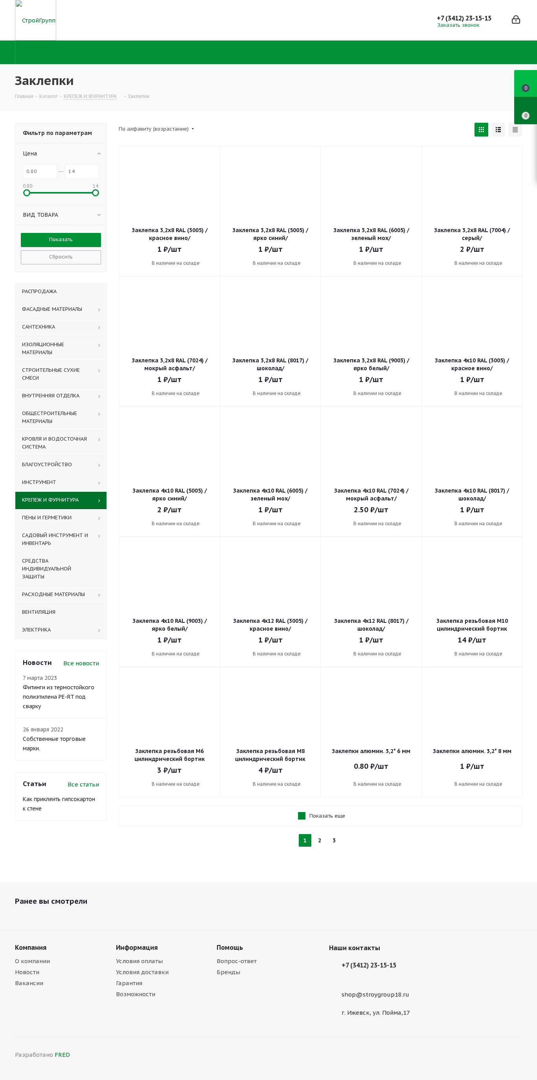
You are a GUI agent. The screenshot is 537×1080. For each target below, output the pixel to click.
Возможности (135, 994)
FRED (62, 1054)
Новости (27, 972)
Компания (30, 947)
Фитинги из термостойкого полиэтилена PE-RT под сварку (58, 697)
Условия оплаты (139, 961)
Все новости (81, 663)
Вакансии (29, 983)
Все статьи (83, 784)
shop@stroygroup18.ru (375, 994)
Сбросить (61, 256)
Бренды (228, 972)
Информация (137, 947)
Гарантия (129, 983)
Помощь (230, 947)
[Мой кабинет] (516, 20)
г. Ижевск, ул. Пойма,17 (376, 1012)
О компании (32, 961)
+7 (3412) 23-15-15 (464, 18)
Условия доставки (142, 972)
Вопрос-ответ (237, 961)
